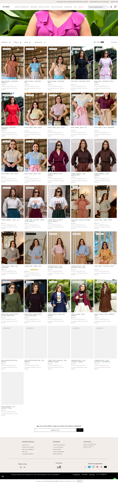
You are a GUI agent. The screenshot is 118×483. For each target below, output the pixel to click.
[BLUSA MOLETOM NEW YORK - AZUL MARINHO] (36, 342)
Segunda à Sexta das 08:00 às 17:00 (88, 446)
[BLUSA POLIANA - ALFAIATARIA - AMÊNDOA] (12, 62)
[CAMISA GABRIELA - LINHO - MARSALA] (59, 155)
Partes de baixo (56, 7)
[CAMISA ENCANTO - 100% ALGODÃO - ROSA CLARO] (59, 247)
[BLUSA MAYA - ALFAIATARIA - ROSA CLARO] (105, 62)
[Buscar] (108, 7)
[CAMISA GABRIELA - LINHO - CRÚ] (12, 201)
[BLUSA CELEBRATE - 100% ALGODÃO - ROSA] (12, 388)
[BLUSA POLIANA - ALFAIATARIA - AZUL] (36, 62)
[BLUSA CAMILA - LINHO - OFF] (82, 109)
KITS (75, 7)
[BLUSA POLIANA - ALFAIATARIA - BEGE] (59, 62)
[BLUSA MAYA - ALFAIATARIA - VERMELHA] (12, 109)
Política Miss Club (57, 454)
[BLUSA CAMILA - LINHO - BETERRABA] (105, 109)
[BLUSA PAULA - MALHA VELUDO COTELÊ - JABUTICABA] (36, 295)
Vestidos (33, 7)
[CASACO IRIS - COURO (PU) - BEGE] (105, 247)
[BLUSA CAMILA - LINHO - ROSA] (59, 109)
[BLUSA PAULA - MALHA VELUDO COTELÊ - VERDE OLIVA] (12, 295)
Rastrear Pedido (57, 449)
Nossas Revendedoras (27, 454)
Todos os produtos (21, 7)
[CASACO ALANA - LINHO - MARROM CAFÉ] (105, 295)
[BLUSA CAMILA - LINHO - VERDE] (36, 109)
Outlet (81, 7)
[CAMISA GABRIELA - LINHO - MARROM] (105, 155)
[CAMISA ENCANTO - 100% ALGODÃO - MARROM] (82, 342)
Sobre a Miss (25, 445)
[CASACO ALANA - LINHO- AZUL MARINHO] (59, 295)
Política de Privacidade (28, 447)
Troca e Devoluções (58, 447)
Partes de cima (44, 7)
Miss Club (24, 451)
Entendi (79, 481)
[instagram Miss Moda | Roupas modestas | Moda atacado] (21, 467)
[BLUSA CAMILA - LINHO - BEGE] (12, 155)
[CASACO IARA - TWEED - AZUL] (36, 247)
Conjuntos (68, 7)
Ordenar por (38, 42)
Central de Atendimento (59, 445)
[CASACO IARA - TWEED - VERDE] (105, 201)
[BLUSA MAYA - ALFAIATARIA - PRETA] (82, 62)
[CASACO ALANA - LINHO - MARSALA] (82, 295)
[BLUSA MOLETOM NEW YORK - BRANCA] (12, 342)
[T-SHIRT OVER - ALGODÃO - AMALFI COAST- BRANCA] (36, 201)
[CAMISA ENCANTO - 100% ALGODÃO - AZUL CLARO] (82, 247)
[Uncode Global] (84, 474)
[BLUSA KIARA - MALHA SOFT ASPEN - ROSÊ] (82, 201)
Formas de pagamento (58, 451)
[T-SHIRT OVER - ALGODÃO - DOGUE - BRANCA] (59, 201)
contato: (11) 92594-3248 (89, 444)
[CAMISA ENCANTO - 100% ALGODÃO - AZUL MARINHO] (105, 342)
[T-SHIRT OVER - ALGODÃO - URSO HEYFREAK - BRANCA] (59, 342)
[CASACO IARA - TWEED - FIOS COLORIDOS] (12, 247)
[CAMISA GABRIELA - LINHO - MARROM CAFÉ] (82, 155)
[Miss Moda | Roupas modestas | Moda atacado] (24, 467)
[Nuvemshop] (101, 475)
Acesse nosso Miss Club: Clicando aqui (68, 1)
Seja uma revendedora (28, 449)
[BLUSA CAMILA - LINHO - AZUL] (36, 155)
